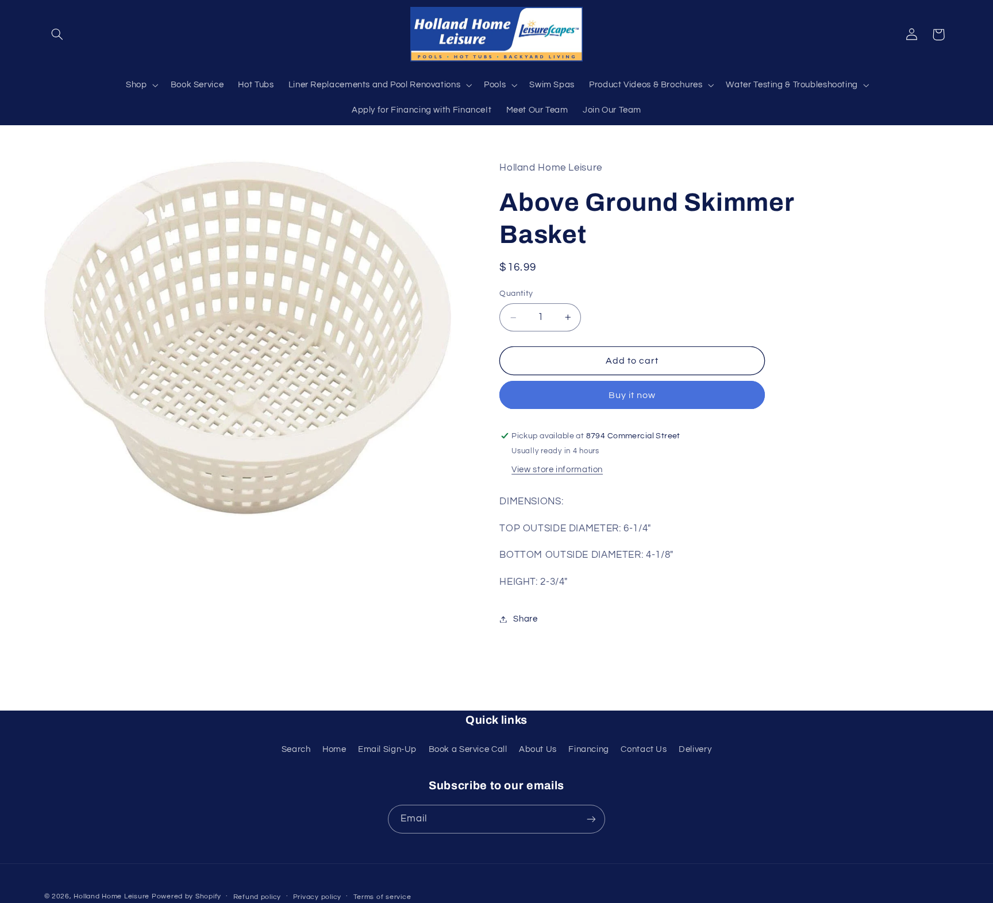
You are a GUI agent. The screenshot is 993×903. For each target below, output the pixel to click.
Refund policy (257, 897)
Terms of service (382, 897)
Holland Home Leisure (111, 896)
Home (334, 749)
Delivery (695, 749)
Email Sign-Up (387, 749)
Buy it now (632, 395)
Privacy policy (317, 897)
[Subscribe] (591, 819)
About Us (538, 749)
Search (296, 749)
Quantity (516, 294)
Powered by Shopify (186, 896)
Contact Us (644, 749)
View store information (557, 469)
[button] (57, 34)
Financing (588, 749)
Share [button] (525, 619)
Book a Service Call (468, 749)
